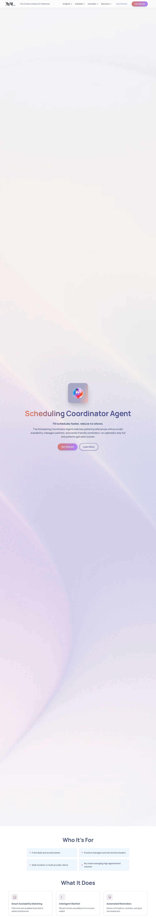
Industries (79, 4)
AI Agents (66, 4)
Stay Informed (121, 4)
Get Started (139, 4)
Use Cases (92, 4)
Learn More (88, 446)
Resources (105, 4)
